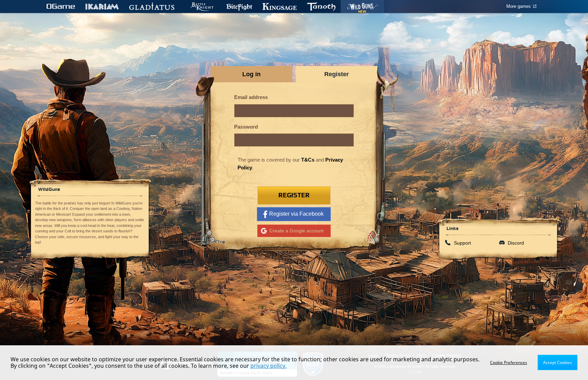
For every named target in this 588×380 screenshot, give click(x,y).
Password (246, 127)
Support (462, 243)
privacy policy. (268, 365)
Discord (516, 243)
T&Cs (307, 160)
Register (294, 195)
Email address (251, 97)
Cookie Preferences (508, 362)
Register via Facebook (296, 214)
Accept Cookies (557, 362)
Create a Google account (297, 230)
